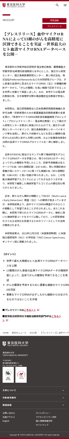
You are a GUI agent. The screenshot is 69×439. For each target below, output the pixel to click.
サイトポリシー (43, 412)
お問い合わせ (9, 412)
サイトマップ (42, 424)
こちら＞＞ (30, 310)
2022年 (33, 332)
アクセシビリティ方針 (46, 416)
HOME (6, 332)
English (6, 420)
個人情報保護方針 (44, 420)
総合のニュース (19, 332)
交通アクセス (9, 416)
